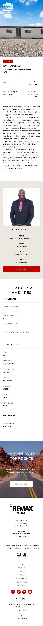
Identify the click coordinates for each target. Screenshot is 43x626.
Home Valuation (21, 578)
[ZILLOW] (30, 592)
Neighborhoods (21, 582)
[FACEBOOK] (13, 592)
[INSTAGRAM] (19, 592)
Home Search (21, 575)
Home (21, 564)
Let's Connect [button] (21, 484)
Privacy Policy (21, 618)
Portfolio (21, 571)
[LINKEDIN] (24, 592)
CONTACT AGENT (21, 269)
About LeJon (21, 568)
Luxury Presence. (21, 607)
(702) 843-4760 (21, 246)
